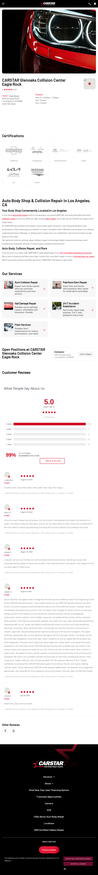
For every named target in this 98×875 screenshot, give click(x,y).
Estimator (59, 352)
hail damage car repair (84, 256)
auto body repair (20, 215)
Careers (49, 803)
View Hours (14, 96)
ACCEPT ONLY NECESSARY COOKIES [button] (78, 859)
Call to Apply (85, 354)
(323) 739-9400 (8, 104)
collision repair (9, 218)
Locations (49, 823)
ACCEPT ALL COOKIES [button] (78, 864)
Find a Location (49, 850)
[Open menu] (3, 4)
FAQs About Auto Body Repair (49, 816)
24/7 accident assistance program (76, 252)
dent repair (51, 218)
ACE (49, 810)
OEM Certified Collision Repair (49, 829)
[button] (65, 869)
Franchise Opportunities (49, 796)
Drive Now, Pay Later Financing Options (49, 790)
